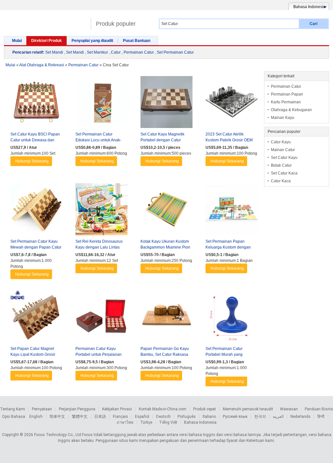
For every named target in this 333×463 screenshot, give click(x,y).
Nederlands (300, 416)
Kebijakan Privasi (117, 409)
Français (120, 416)
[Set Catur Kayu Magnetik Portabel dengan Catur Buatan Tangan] (166, 103)
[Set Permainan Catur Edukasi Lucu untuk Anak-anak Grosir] (101, 103)
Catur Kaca (281, 181)
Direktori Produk (46, 40)
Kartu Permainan (286, 102)
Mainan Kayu (282, 117)
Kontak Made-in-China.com (162, 409)
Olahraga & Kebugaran (291, 110)
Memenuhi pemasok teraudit (248, 409)
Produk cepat (204, 409)
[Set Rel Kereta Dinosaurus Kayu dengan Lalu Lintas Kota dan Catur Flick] (101, 210)
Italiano (209, 416)
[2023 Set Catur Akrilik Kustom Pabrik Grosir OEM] (232, 103)
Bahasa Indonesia (200, 422)
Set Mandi (54, 52)
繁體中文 (79, 416)
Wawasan (289, 409)
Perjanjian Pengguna (77, 409)
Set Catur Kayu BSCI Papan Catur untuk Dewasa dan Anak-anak (35, 140)
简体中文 (57, 416)
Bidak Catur (281, 165)
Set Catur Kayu (284, 157)
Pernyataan (42, 409)
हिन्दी (321, 416)
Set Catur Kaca (284, 173)
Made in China (45, 21)
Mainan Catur (283, 150)
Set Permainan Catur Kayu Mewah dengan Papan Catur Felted (35, 247)
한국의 (260, 416)
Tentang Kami (12, 409)
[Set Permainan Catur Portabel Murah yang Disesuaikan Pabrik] (232, 318)
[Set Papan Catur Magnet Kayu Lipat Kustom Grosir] (36, 318)
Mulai (17, 40)
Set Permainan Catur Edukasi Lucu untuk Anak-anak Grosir (98, 140)
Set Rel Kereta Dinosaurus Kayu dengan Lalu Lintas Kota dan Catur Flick (99, 247)
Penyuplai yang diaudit (92, 40)
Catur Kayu (281, 142)
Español (142, 416)
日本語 (100, 416)
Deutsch (163, 416)
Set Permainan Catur (175, 52)
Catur (116, 52)
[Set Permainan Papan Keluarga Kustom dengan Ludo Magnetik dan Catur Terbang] (232, 210)
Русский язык (235, 416)
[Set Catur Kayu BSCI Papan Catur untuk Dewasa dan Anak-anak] (36, 103)
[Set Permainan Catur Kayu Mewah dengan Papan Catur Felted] (36, 210)
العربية (278, 416)
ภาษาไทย (125, 422)
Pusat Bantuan (136, 40)
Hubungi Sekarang (32, 161)
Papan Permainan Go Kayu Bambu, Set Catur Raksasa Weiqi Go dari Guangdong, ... (166, 354)
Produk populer (116, 23)
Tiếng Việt (168, 422)
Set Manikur (97, 52)
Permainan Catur (139, 52)
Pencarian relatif (27, 52)
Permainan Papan (287, 94)
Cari (313, 23)
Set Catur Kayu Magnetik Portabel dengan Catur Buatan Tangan (162, 140)
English (36, 416)
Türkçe (146, 422)
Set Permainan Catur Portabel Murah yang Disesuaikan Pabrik (224, 354)
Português (187, 416)
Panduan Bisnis (319, 409)
